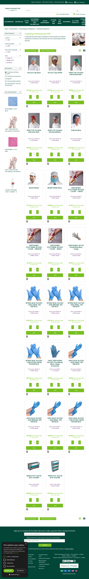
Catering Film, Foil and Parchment (13, 84)
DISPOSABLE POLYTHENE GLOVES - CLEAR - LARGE (76, 190)
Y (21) (8, 52)
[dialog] (15, 559)
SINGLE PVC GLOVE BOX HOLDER (34, 477)
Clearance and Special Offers (84, 21)
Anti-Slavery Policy (30, 567)
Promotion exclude (11, 49)
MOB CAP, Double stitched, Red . (34, 131)
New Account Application (42, 561)
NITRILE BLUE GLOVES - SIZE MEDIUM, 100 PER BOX (55, 305)
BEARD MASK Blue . (55, 188)
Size (6, 55)
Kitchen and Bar (53, 21)
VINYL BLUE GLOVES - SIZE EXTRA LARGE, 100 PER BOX (76, 420)
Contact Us (42, 566)
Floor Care (27, 21)
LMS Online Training (47, 2)
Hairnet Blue (76, 130)
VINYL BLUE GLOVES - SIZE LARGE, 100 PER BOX (76, 362)
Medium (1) (10, 60)
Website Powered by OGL (69, 573)
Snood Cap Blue (34, 73)
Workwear (66, 22)
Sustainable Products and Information (34, 21)
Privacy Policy (69, 549)
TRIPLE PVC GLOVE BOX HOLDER (55, 477)
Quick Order (28, 557)
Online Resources (59, 2)
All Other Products (75, 21)
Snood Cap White (55, 73)
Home (6, 29)
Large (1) (9, 58)
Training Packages (44, 564)
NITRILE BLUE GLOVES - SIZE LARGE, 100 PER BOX (34, 305)
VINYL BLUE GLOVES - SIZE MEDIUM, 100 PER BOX (34, 420)
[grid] (80, 50)
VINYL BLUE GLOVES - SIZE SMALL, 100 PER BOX (55, 420)
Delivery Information (44, 558)
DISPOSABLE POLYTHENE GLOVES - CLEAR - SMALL (55, 247)
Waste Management (45, 21)
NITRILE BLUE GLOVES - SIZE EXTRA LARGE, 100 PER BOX (34, 362)
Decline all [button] (20, 570)
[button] (14, 575)
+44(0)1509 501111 (63, 14)
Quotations (70, 2)
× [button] (26, 543)
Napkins (9, 79)
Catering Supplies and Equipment (27, 29)
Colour (7, 37)
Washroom (19, 22)
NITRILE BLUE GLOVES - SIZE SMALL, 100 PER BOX (76, 305)
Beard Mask (34, 188)
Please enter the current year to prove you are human (43, 538)
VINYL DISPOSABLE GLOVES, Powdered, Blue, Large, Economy (55, 363)
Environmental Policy (29, 564)
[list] (84, 50)
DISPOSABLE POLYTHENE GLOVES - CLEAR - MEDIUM (34, 247)
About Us (41, 568)
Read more (16, 553)
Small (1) (9, 62)
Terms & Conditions (30, 559)
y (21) (8, 46)
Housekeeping (9, 22)
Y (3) (8, 40)
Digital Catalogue (36, 2)
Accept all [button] (8, 570)
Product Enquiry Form (43, 555)
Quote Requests (29, 554)
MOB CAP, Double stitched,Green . (76, 74)
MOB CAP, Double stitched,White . (55, 131)
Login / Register (80, 2)
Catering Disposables (13, 81)
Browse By (8, 68)
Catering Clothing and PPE (43, 29)
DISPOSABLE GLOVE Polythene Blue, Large (76, 247)
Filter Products (9, 33)
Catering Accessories (13, 76)
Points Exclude (9, 43)
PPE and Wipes (59, 21)
